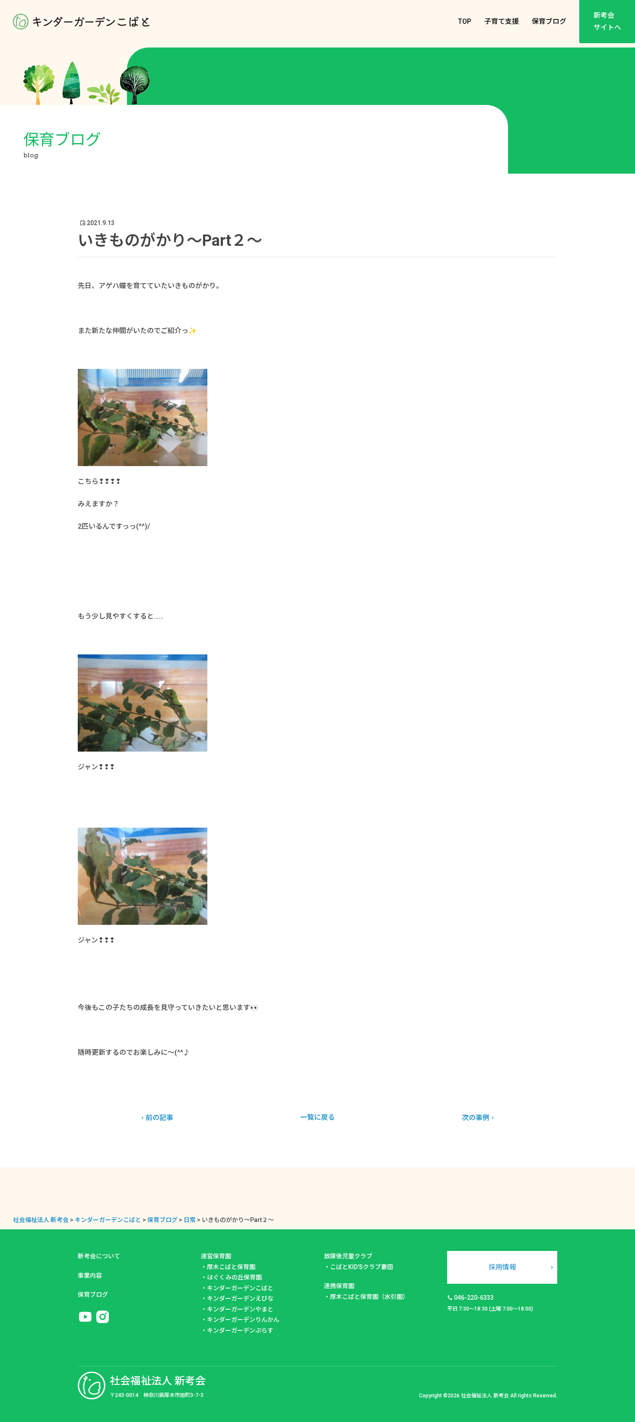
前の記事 (159, 1118)
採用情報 (502, 1267)
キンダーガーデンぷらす (240, 1330)
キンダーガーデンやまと (240, 1309)
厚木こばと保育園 (231, 1266)
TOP (464, 21)
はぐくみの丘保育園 (234, 1277)
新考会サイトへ (607, 21)
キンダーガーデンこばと (240, 1288)
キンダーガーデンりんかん (243, 1319)
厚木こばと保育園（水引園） (369, 1296)
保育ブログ (549, 21)
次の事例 (475, 1118)
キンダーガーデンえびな (240, 1298)
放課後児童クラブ (348, 1256)
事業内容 (90, 1275)
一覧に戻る (317, 1117)
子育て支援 (501, 21)
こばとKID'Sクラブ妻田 (361, 1266)
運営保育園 (216, 1256)
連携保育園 (339, 1285)
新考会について (99, 1256)
